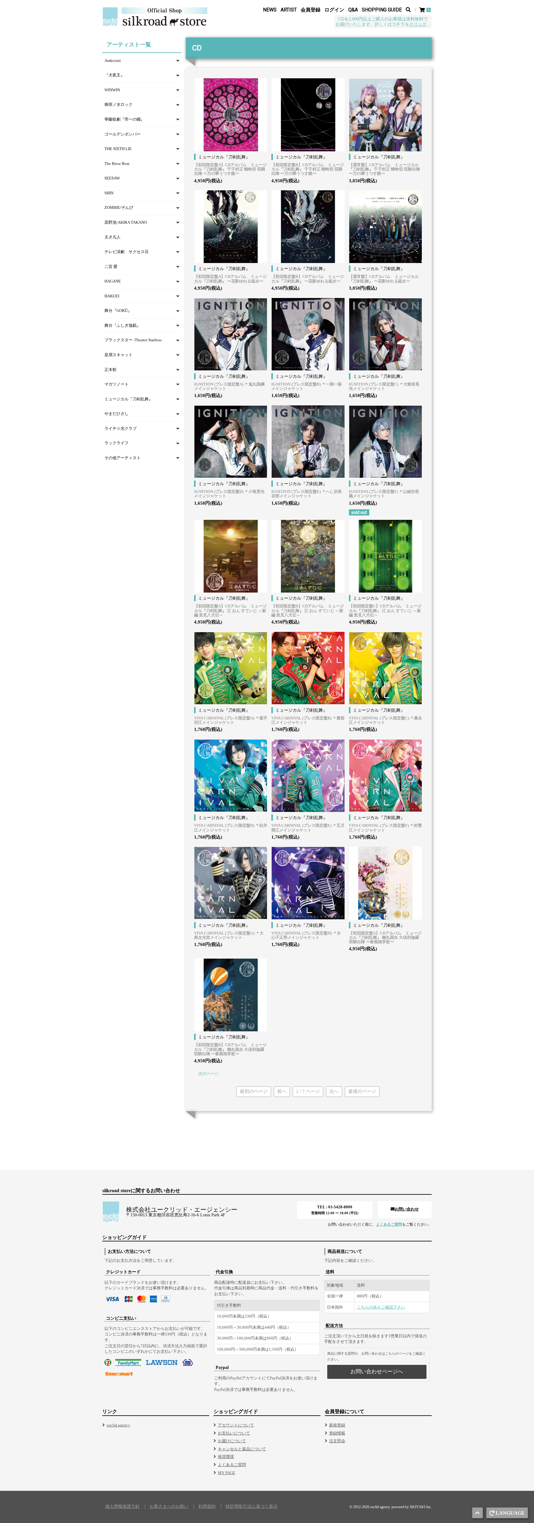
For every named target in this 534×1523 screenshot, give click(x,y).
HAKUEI (111, 296)
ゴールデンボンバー (122, 134)
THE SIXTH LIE (118, 148)
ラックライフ (116, 443)
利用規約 (207, 1506)
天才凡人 (112, 237)
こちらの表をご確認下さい (381, 1307)
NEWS (270, 10)
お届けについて (232, 1441)
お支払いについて (234, 1433)
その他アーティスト (122, 457)
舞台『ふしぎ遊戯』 (122, 325)
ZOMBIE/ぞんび (118, 207)
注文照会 (337, 1441)
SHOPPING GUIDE (382, 10)
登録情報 (337, 1433)
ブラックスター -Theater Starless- (133, 340)
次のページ (208, 1073)
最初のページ (254, 1091)
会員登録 (310, 10)
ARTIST (289, 10)
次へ (334, 1091)
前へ (281, 1091)
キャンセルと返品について (242, 1449)
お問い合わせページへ (376, 1371)
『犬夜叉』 (114, 75)
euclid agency (118, 1425)
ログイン (334, 10)
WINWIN (112, 90)
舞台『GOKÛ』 (118, 310)
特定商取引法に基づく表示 (252, 1506)
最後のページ (362, 1091)
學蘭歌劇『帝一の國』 (124, 119)
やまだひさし (116, 413)
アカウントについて (236, 1425)
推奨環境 (226, 1456)
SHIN (108, 193)
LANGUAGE (510, 1513)
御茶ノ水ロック (118, 104)
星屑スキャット (118, 354)
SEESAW (112, 178)
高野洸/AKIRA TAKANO (125, 222)
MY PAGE (226, 1472)
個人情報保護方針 (122, 1506)
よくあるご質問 (389, 1224)
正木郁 (110, 369)
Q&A (353, 10)
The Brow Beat (116, 163)
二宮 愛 (110, 266)
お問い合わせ (407, 1209)
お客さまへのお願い (169, 1506)
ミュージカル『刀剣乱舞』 (128, 399)
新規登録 (337, 1425)
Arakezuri (112, 60)
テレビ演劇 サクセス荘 (126, 251)
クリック (417, 24)
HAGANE (112, 281)
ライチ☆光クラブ (120, 428)
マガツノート (116, 384)
